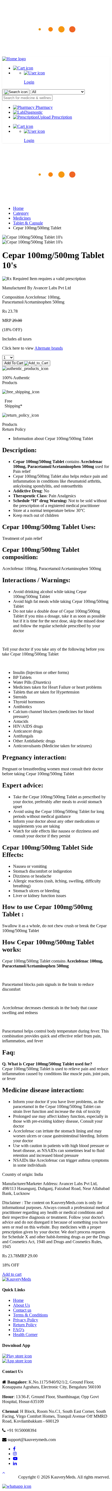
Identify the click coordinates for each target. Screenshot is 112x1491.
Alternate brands (49, 348)
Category (21, 213)
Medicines (22, 218)
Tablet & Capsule (28, 223)
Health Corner (25, 1334)
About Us (21, 1305)
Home (18, 208)
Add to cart (11, 1274)
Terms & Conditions (30, 1315)
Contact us (22, 1310)
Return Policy (25, 1324)
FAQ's (18, 1329)
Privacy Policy (25, 1320)
